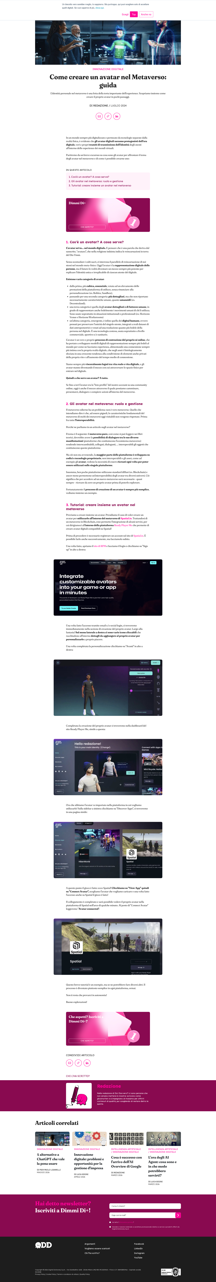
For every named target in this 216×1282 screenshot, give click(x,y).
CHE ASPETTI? (87, 227)
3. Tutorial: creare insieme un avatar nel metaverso (100, 185)
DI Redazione (99, 105)
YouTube (138, 1257)
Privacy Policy (40, 1274)
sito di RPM (99, 546)
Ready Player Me (123, 525)
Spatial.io (126, 518)
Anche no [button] (146, 14)
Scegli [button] (125, 14)
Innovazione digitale (108, 69)
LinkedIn (138, 1248)
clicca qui (99, 7)
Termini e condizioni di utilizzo (68, 1274)
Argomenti (90, 1244)
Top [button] (134, 14)
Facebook (139, 1244)
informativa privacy (126, 1222)
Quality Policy (85, 1274)
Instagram (139, 1253)
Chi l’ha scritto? (92, 1253)
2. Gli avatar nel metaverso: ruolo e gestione (96, 181)
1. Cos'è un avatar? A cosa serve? (89, 176)
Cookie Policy (51, 1274)
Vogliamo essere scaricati (97, 1248)
